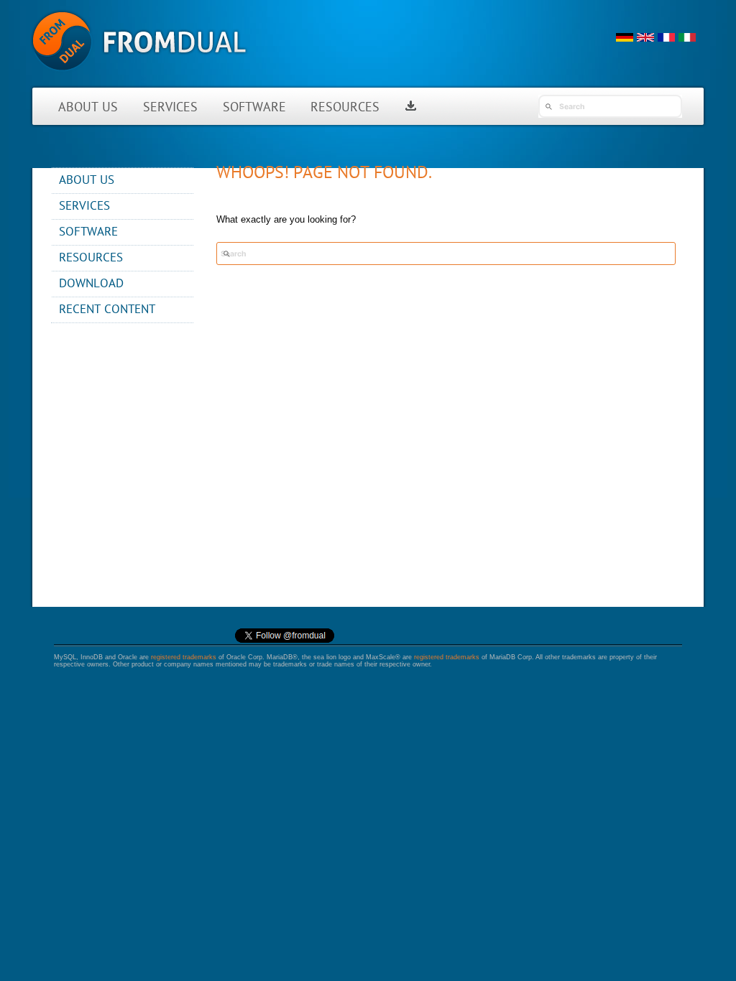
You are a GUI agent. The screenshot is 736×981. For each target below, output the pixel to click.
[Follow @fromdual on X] (284, 640)
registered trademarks (183, 657)
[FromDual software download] (411, 108)
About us (88, 108)
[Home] (139, 79)
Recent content (107, 310)
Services (170, 108)
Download (91, 284)
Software (254, 108)
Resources (345, 108)
